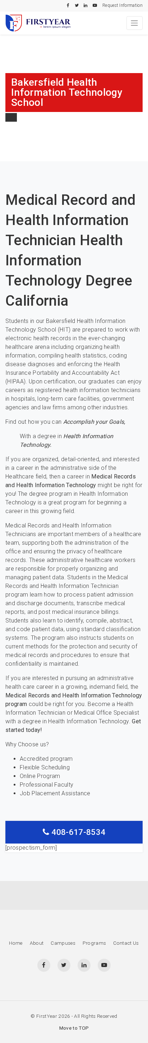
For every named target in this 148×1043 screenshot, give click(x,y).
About (37, 943)
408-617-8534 (77, 832)
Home (15, 943)
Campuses (63, 943)
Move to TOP (74, 1028)
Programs (94, 943)
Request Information (122, 5)
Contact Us (126, 943)
